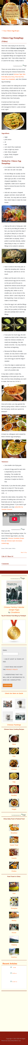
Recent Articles (10, 963)
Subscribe (8, 685)
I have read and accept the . (13, 668)
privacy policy (12, 669)
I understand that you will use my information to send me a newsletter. (13, 677)
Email (5, 650)
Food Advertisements (17, 66)
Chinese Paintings (14, 725)
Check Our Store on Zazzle (14, 693)
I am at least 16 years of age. (13, 660)
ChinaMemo (15, 612)
